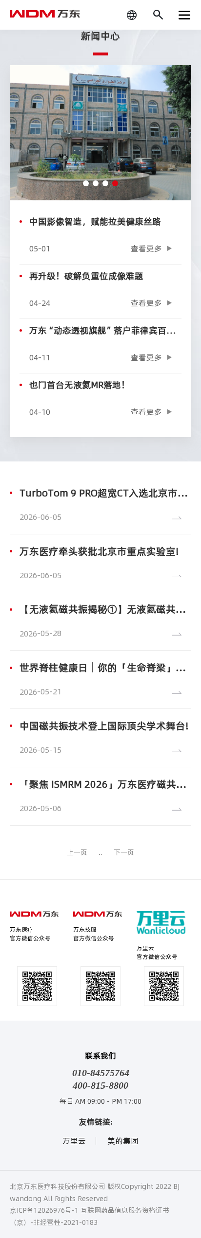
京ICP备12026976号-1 (44, 1210)
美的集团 (123, 1141)
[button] (86, 183)
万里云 (74, 1141)
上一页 (77, 852)
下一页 (124, 852)
